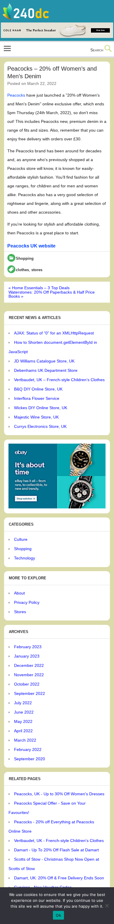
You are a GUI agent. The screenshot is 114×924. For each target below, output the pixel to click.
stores (36, 270)
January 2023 (26, 656)
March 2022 (25, 740)
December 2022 (29, 665)
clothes (22, 270)
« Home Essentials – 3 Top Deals (39, 287)
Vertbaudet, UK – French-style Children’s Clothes (59, 379)
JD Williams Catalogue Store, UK (44, 361)
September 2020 (29, 758)
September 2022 (29, 693)
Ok (58, 915)
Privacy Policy (26, 602)
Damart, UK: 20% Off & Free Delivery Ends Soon (59, 878)
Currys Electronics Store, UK (40, 426)
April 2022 (23, 730)
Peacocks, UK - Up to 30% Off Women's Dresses (59, 793)
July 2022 (23, 702)
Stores (20, 611)
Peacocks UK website (31, 245)
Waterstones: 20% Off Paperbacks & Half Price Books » (51, 294)
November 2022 (29, 674)
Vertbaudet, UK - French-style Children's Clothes (59, 840)
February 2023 (28, 646)
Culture (20, 539)
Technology (24, 558)
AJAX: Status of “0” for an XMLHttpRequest (54, 333)
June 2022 (24, 712)
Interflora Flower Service (36, 398)
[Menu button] (7, 49)
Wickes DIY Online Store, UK (40, 407)
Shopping (25, 258)
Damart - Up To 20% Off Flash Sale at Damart (56, 850)
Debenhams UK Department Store (45, 370)
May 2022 (23, 721)
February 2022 (28, 749)
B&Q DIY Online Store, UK (38, 389)
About (19, 593)
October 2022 (26, 684)
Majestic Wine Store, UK (36, 417)
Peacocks (16, 95)
